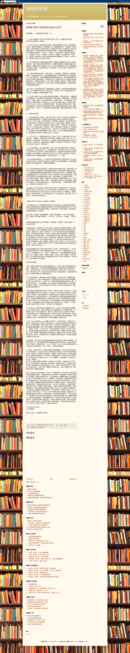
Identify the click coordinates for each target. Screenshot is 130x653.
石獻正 (87, 308)
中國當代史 (86, 221)
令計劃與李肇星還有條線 (34, 618)
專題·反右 (42, 427)
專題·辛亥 (86, 250)
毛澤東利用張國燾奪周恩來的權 (36, 513)
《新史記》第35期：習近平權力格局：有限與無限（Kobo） (92, 177)
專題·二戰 (86, 242)
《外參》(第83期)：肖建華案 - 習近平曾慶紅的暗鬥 (93, 149)
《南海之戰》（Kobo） (89, 168)
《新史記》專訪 (87, 191)
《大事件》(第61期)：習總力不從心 (37, 561)
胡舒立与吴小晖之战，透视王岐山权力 (93, 38)
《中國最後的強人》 (33, 584)
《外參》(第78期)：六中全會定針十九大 (39, 554)
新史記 (87, 306)
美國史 (85, 238)
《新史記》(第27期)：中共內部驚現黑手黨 (39, 574)
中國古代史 (86, 214)
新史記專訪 (86, 259)
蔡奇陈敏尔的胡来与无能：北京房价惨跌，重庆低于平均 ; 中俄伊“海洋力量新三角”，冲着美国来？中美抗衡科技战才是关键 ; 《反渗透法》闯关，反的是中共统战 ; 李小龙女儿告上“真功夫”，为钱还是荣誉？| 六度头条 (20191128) (93, 93)
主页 (29, 634)
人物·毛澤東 (86, 198)
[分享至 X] (63, 425)
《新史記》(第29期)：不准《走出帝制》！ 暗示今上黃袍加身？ (45, 570)
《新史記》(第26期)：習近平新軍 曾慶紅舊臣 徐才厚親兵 (43, 577)
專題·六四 (86, 244)
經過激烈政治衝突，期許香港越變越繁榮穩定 (93, 34)
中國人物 (85, 212)
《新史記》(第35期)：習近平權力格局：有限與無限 (42, 568)
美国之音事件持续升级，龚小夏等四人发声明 (93, 47)
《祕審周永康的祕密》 (34, 539)
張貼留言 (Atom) (34, 482)
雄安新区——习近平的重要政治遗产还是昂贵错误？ (93, 41)
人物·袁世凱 (86, 204)
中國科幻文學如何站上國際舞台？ (92, 44)
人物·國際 (86, 206)
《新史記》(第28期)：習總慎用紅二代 (38, 572)
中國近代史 (86, 217)
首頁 (51, 479)
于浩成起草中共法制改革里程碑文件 (37, 511)
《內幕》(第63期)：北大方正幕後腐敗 (38, 552)
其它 (84, 231)
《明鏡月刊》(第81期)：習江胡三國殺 (38, 556)
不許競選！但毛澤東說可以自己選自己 (38, 608)
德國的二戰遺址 (32, 489)
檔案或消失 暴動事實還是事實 (36, 495)
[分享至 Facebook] (65, 425)
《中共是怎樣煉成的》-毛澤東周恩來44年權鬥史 (41, 543)
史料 (38, 427)
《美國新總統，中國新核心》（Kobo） (38, 590)
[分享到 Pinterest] (66, 425)
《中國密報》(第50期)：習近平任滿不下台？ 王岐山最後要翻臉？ (46, 559)
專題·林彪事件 (87, 252)
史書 (84, 227)
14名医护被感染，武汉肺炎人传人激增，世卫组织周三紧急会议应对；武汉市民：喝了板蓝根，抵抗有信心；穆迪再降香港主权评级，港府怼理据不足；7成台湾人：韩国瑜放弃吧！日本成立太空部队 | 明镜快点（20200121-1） (93, 82)
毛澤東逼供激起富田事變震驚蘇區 (37, 509)
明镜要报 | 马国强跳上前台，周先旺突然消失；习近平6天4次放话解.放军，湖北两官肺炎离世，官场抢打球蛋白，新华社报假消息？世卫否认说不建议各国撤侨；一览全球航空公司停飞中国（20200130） (93, 68)
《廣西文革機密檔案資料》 (35, 536)
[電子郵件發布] (57, 425)
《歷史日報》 (87, 193)
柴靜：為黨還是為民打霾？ (35, 624)
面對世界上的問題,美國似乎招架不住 (38, 507)
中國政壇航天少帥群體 (89, 135)
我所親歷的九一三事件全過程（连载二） (39, 600)
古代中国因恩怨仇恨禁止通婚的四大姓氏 (39, 527)
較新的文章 (30, 479)
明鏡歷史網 (36, 9)
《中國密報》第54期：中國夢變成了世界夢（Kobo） (42, 588)
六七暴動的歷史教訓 (33, 493)
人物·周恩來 (86, 200)
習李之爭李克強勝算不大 (34, 616)
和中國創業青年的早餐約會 (90, 127)
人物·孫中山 (86, 202)
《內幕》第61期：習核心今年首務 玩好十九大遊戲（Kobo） (44, 592)
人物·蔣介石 (86, 208)
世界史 (85, 223)
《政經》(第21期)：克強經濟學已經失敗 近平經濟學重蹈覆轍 (93, 152)
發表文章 (86, 294)
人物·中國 (86, 195)
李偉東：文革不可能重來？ (35, 521)
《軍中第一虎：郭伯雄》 (34, 545)
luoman (76, 641)
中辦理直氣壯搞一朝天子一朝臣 (36, 620)
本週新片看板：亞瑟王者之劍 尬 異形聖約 (93, 132)
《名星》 (85, 185)
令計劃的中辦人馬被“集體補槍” (36, 622)
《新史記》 (86, 189)
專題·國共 (86, 254)
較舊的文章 (73, 479)
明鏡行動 (85, 233)
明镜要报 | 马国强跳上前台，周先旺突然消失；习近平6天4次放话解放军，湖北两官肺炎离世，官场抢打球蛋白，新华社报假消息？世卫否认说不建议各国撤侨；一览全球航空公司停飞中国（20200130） (93, 59)
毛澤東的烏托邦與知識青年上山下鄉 (37, 602)
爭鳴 (84, 235)
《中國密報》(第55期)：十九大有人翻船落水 (93, 156)
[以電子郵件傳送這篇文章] (60, 425)
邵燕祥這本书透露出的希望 (35, 529)
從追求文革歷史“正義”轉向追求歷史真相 (39, 505)
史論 (84, 229)
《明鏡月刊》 (87, 187)
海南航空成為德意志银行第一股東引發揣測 (93, 119)
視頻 (84, 256)
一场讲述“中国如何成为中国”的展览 (37, 525)
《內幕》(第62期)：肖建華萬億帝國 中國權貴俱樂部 (93, 159)
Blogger (87, 641)
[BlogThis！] (61, 425)
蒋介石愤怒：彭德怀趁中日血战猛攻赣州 (39, 523)
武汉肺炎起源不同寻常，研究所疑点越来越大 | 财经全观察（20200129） (93, 75)
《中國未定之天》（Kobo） (35, 586)
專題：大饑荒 (87, 240)
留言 (85, 297)
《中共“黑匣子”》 (88, 172)
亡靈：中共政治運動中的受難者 (36, 604)
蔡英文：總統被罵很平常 (90, 129)
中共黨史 (85, 210)
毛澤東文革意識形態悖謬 (34, 606)
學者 (84, 261)
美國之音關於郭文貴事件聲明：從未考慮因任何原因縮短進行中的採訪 (93, 112)
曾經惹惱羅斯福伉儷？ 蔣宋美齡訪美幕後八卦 (40, 497)
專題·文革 (86, 248)
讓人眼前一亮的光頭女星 (90, 137)
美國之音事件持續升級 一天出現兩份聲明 (93, 115)
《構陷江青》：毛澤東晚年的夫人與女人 (38, 541)
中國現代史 (33, 427)
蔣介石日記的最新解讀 (34, 491)
